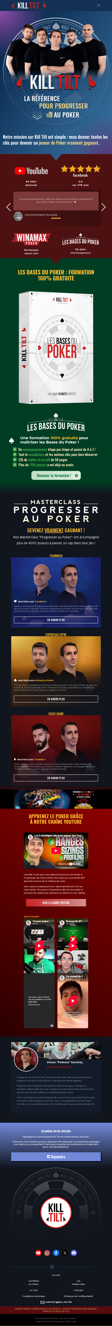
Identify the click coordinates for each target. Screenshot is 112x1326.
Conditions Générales (33, 1296)
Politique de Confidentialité (78, 1296)
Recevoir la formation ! (54, 475)
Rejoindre (57, 1156)
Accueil (56, 1275)
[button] (8, 207)
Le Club (34, 1290)
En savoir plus (56, 620)
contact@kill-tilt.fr (58, 1302)
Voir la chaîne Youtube (56, 903)
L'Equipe (78, 1290)
